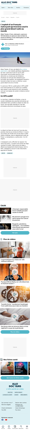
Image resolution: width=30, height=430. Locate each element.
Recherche (21, 428)
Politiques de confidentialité (19, 405)
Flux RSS (4, 410)
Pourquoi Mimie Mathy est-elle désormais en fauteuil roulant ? (15, 282)
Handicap (9, 153)
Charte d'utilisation (7, 408)
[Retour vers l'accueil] (15, 2)
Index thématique (20, 408)
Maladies (12, 17)
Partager (6, 48)
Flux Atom (18, 410)
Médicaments (24, 394)
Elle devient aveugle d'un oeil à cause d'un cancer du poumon (20, 218)
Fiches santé (15, 428)
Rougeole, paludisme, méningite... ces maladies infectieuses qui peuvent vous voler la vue (20, 226)
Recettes (10, 392)
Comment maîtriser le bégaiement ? (6, 370)
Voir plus (15, 233)
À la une (3, 428)
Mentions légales (6, 404)
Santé (3, 7)
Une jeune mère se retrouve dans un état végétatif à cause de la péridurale (14, 327)
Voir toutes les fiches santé (15, 378)
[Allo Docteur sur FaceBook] (2, 420)
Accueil (2, 17)
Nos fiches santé (10, 360)
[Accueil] (15, 386)
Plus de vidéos (9, 239)
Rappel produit (18, 392)
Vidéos (9, 428)
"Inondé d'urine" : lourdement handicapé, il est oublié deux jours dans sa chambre (14, 305)
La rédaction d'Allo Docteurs (15, 43)
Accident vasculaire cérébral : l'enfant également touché (19, 368)
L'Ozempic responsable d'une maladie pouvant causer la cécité (20, 210)
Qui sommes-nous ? (7, 402)
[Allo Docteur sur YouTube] (6, 420)
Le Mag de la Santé (7, 394)
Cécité (17, 17)
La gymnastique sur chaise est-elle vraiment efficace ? (12, 260)
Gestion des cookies (21, 402)
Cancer (16, 394)
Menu (27, 428)
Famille (18, 7)
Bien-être (10, 7)
